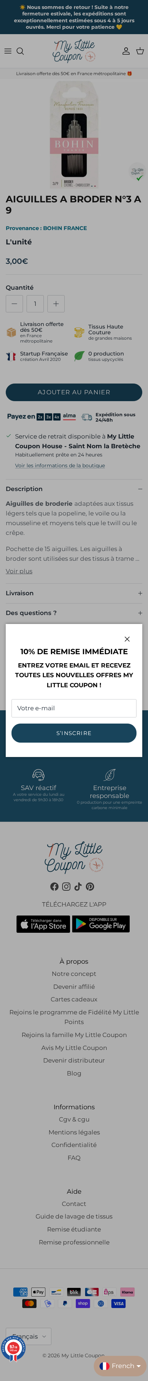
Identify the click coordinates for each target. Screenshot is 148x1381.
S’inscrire (74, 733)
